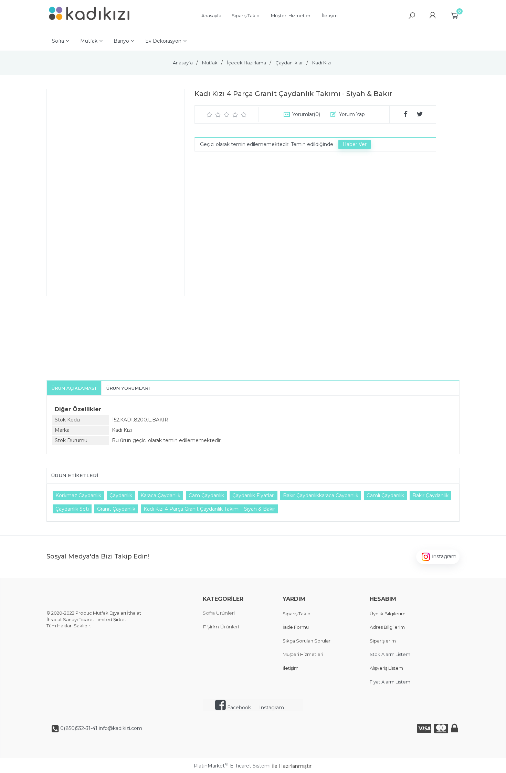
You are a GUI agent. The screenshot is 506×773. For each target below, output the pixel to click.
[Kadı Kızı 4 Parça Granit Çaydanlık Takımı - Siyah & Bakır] (116, 192)
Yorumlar (306, 114)
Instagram (271, 707)
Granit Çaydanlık (116, 509)
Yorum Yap (352, 114)
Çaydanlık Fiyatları (253, 495)
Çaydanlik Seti (72, 509)
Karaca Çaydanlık (160, 495)
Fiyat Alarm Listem (390, 682)
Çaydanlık (120, 495)
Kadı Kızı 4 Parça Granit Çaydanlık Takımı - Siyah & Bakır (209, 509)
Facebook (238, 707)
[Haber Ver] (354, 144)
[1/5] (209, 115)
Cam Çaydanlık (206, 495)
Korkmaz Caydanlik (78, 495)
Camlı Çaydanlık (385, 495)
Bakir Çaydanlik (430, 495)
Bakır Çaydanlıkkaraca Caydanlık (320, 495)
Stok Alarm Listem (390, 654)
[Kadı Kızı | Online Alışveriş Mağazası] (89, 24)
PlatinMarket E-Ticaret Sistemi (232, 766)
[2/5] (213, 115)
